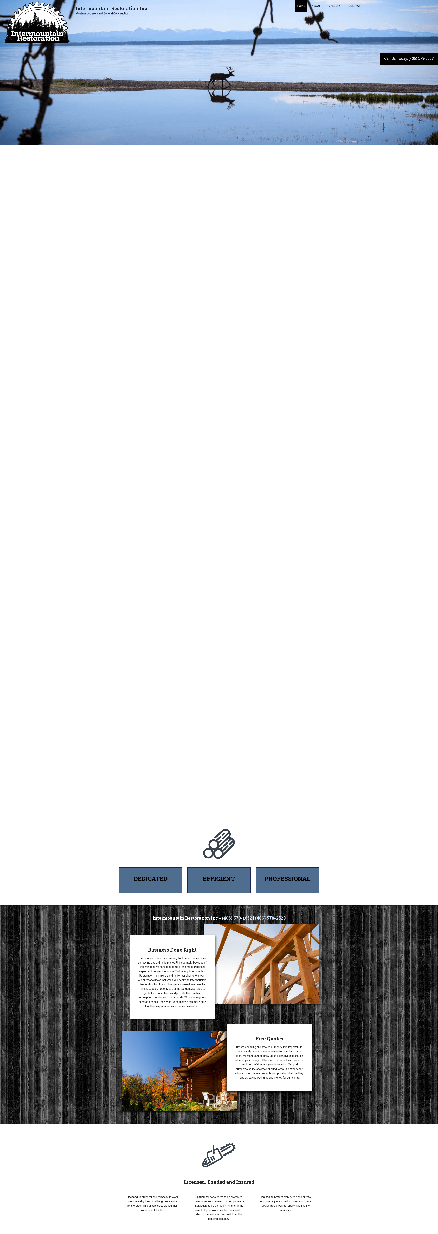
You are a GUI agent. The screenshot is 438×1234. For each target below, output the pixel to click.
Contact (354, 6)
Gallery (334, 6)
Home (301, 6)
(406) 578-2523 (270, 918)
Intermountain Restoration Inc (111, 8)
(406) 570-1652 (237, 918)
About (316, 6)
